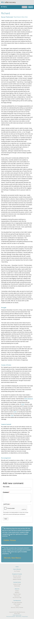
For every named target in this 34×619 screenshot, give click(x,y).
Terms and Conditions (10, 616)
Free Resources (17, 600)
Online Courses (17, 577)
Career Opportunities (17, 615)
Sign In (30, 7)
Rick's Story (17, 595)
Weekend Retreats (17, 579)
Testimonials (17, 586)
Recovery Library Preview (17, 607)
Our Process (17, 571)
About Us (17, 588)
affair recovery (10, 2)
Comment (6, 492)
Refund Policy (18, 616)
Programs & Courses (17, 574)
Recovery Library (17, 576)
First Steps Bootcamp (17, 602)
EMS (22, 404)
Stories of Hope (17, 584)
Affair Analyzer (17, 604)
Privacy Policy (25, 616)
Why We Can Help (17, 597)
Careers (17, 590)
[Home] (3, 2)
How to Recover (17, 569)
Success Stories (17, 582)
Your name (6, 486)
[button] (4, 6)
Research (17, 592)
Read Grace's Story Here (21, 17)
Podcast (17, 605)
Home (17, 566)
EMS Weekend (28, 398)
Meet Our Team (17, 594)
